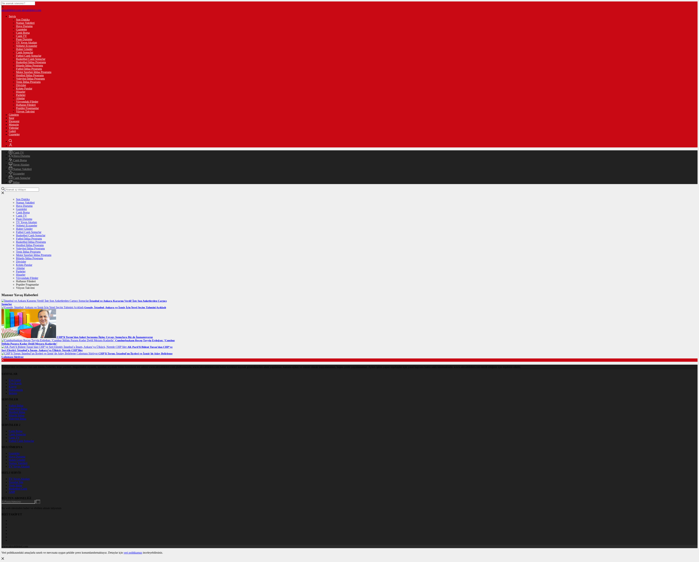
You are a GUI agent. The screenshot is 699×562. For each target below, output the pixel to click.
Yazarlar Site (16, 482)
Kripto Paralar (24, 88)
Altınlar (20, 98)
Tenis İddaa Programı (28, 81)
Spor (11, 118)
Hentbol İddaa (17, 412)
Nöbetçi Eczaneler (26, 45)
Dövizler (21, 85)
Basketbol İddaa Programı (31, 62)
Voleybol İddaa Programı (30, 78)
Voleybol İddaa (17, 418)
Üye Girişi (15, 380)
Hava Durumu (24, 26)
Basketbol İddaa (18, 408)
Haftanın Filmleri (26, 104)
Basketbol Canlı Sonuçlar (30, 59)
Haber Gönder (24, 49)
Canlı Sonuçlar (24, 52)
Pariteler (20, 95)
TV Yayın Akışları (26, 42)
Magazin (14, 124)
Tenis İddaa (15, 485)
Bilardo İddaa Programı (29, 65)
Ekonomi (14, 121)
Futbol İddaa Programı (29, 68)
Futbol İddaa (16, 405)
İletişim (13, 393)
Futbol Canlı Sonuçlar (28, 55)
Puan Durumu (24, 39)
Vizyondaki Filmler (27, 101)
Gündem (14, 114)
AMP (12, 491)
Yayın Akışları (20, 164)
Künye (13, 386)
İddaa (15, 182)
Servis (12, 16)
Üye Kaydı (15, 383)
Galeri (12, 131)
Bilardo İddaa (16, 415)
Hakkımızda (16, 389)
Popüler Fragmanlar (27, 108)
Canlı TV (21, 36)
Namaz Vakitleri (25, 22)
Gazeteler (21, 29)
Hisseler (20, 91)
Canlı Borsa (23, 32)
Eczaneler (19, 173)
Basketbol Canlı (18, 488)
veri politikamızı (133, 552)
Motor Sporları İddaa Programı (33, 72)
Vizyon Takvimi (25, 111)
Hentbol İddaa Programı (30, 75)
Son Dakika (23, 19)
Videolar (14, 127)
